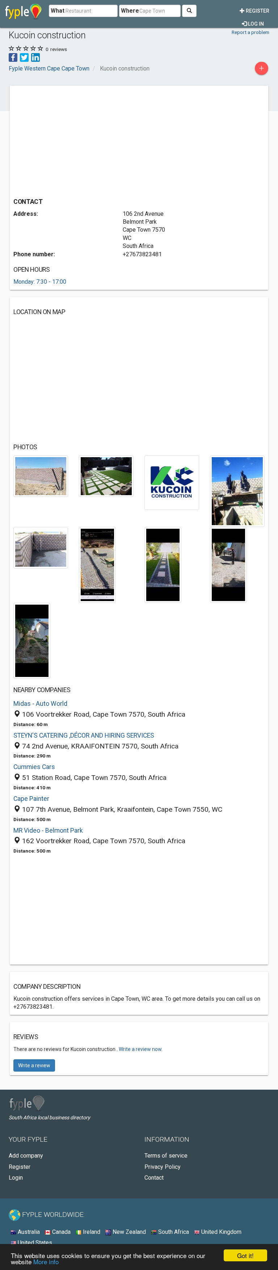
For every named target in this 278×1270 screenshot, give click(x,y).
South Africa (173, 1231)
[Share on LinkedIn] (35, 56)
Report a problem (250, 32)
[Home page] (23, 11)
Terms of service (166, 1155)
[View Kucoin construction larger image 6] (97, 564)
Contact (154, 1177)
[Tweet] (24, 56)
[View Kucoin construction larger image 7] (162, 564)
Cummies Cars (34, 767)
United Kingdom (220, 1231)
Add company (26, 1155)
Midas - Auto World (40, 703)
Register (257, 11)
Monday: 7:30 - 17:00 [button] (39, 281)
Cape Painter (31, 798)
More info (46, 1261)
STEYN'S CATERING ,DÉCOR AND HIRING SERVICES (83, 735)
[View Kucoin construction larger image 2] (106, 475)
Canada (61, 1231)
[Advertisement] (74, 139)
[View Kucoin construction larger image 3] (171, 482)
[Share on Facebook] (13, 56)
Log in (255, 24)
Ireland (90, 1231)
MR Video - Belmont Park (48, 830)
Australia (28, 1231)
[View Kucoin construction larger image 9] (31, 640)
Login (16, 1177)
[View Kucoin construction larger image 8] (228, 564)
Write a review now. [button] (141, 1049)
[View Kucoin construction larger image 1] (40, 475)
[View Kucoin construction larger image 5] (40, 547)
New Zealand (128, 1231)
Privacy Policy (162, 1166)
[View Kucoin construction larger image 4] (237, 490)
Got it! (245, 1255)
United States (34, 1242)
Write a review (34, 1065)
